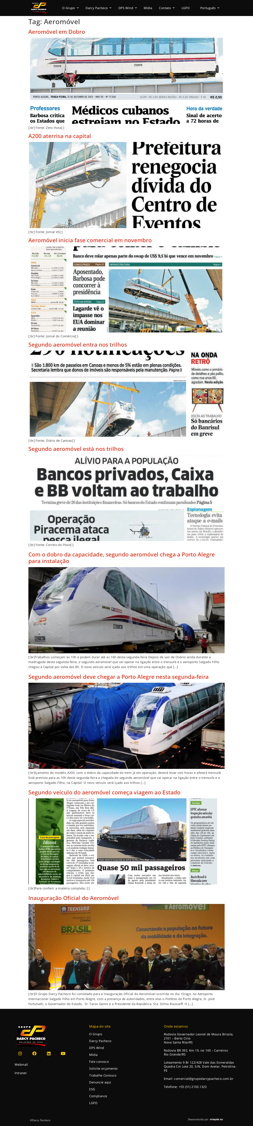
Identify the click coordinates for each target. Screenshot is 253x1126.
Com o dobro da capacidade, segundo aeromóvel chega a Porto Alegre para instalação (121, 558)
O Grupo (68, 8)
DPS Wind (125, 8)
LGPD (186, 8)
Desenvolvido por (198, 1119)
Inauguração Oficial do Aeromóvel (73, 898)
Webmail (21, 1064)
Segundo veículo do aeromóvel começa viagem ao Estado (104, 792)
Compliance (98, 1096)
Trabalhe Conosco (102, 1075)
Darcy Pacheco (97, 8)
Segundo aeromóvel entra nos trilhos (77, 344)
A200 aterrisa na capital (59, 136)
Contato (165, 8)
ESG (92, 1089)
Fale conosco (99, 1062)
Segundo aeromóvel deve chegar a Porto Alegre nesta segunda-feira (118, 676)
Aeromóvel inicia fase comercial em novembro (90, 240)
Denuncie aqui (100, 1082)
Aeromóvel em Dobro (56, 31)
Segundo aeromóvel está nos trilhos (76, 448)
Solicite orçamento (103, 1068)
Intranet (21, 1073)
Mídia (148, 8)
